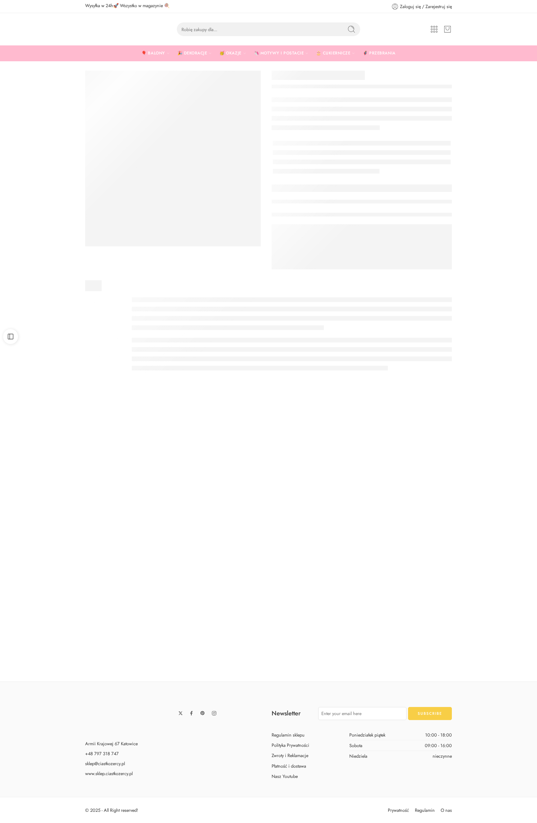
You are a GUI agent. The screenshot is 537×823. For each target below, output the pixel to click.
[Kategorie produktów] (434, 29)
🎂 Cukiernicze (333, 53)
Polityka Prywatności (290, 745)
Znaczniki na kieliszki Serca (268, 506)
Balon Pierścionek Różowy (53, 531)
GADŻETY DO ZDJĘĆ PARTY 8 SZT (161, 661)
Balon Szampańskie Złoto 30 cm (376, 531)
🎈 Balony (153, 53)
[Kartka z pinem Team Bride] (483, 472)
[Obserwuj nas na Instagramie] (214, 713)
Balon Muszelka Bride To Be (54, 661)
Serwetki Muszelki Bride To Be (268, 661)
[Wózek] (447, 29)
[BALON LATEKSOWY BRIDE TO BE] (173, 158)
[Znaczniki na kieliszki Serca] (268, 460)
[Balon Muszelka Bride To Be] (53, 602)
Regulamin (425, 810)
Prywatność (398, 810)
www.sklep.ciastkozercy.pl (109, 773)
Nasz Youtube (285, 776)
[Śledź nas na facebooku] (191, 713)
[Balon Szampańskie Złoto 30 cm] (376, 472)
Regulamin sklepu (288, 735)
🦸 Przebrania (379, 53)
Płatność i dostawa (289, 765)
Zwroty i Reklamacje (290, 755)
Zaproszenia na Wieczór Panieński (483, 661)
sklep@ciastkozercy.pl (105, 763)
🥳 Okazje (230, 53)
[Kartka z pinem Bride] (376, 602)
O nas (446, 810)
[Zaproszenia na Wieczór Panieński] (483, 602)
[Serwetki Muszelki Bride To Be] (268, 602)
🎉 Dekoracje (192, 53)
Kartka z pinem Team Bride (483, 531)
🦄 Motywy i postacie (279, 53)
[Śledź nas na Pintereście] (202, 713)
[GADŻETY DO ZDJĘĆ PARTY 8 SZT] (161, 602)
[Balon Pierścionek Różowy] (53, 472)
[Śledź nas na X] (180, 713)
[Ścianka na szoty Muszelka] (161, 472)
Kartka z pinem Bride (376, 661)
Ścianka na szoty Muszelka (161, 531)
